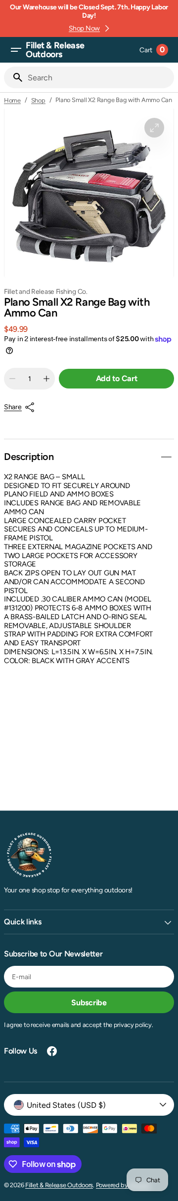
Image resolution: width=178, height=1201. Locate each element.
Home (12, 100)
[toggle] (166, 457)
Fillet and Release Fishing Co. (46, 291)
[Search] (14, 77)
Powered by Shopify (123, 1185)
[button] (16, 50)
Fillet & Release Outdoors (59, 1185)
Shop (38, 100)
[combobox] (99, 77)
